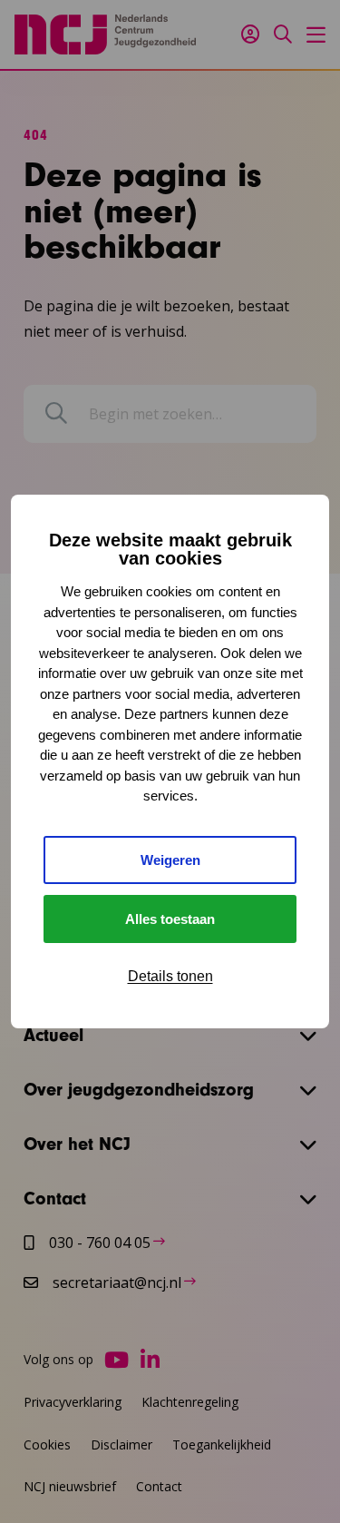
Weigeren (170, 860)
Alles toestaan (170, 919)
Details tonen (170, 976)
